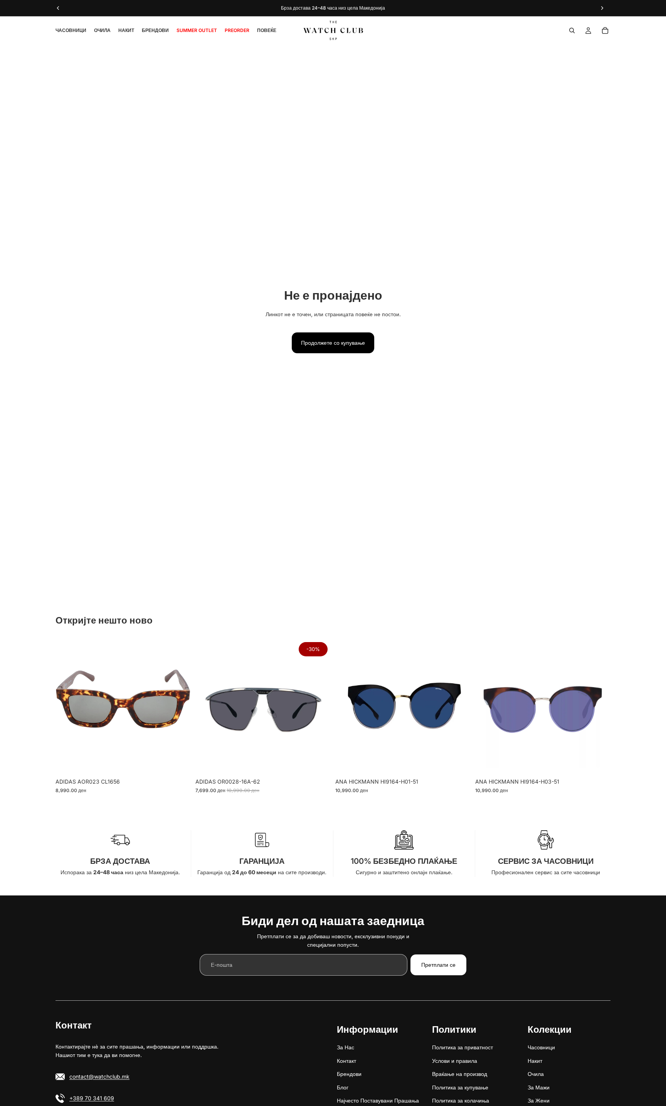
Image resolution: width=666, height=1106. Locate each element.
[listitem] (266, 30)
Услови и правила (454, 1060)
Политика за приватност (462, 1047)
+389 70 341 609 (91, 1097)
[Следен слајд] (179, 706)
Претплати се (438, 964)
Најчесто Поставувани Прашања (378, 1100)
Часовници (541, 1047)
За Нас (345, 1047)
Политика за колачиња (460, 1100)
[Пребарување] (571, 30)
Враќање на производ (459, 1074)
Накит (535, 1060)
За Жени (539, 1100)
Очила (536, 1074)
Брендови (349, 1074)
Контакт (346, 1060)
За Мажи (539, 1087)
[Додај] (179, 763)
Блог (342, 1087)
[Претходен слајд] (67, 706)
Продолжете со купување (333, 342)
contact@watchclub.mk (99, 1076)
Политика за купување (460, 1087)
